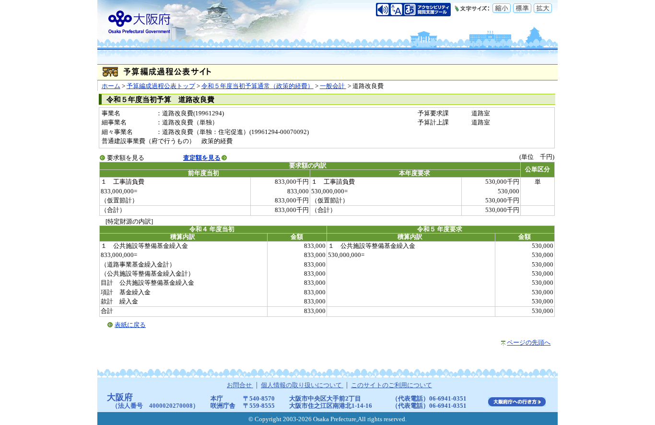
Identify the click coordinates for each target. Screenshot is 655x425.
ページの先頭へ (528, 342)
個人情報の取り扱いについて (302, 385)
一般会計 (333, 86)
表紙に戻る (130, 325)
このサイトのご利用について (391, 385)
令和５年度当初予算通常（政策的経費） (257, 86)
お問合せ (240, 385)
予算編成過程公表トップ (161, 86)
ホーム (111, 86)
